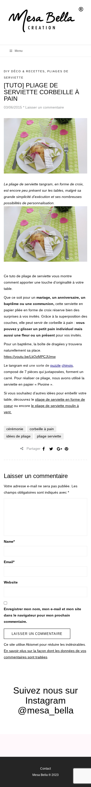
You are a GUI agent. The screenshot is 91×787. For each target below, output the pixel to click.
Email (9, 562)
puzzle (55, 365)
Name (9, 541)
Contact (45, 768)
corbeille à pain (42, 429)
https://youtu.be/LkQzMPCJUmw (30, 357)
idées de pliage (18, 436)
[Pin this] (66, 449)
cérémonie (14, 429)
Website (11, 582)
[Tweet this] (51, 449)
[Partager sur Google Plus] (59, 449)
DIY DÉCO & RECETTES (24, 71)
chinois (67, 365)
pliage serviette (49, 436)
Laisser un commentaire (44, 107)
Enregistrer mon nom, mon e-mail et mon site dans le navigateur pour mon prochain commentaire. (42, 615)
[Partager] (44, 449)
